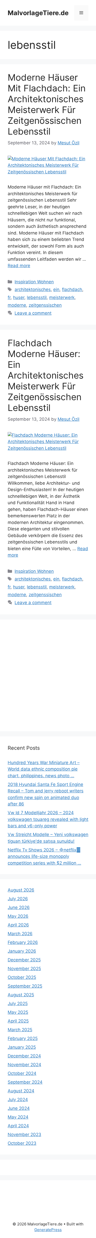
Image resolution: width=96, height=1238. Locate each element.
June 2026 (19, 907)
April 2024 (18, 1125)
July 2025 (18, 1003)
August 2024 (21, 1090)
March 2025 (20, 1029)
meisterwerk (61, 297)
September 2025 (25, 986)
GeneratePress (48, 1229)
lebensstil (37, 297)
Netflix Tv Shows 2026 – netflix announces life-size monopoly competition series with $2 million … (44, 856)
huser (18, 297)
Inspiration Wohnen (34, 281)
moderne (17, 305)
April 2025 (18, 1021)
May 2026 (18, 916)
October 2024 (22, 1073)
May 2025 (18, 1012)
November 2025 (24, 968)
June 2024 (19, 1108)
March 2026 (20, 933)
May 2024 (18, 1117)
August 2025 (21, 994)
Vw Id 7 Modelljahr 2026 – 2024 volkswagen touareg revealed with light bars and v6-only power (48, 819)
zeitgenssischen (45, 305)
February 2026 (23, 942)
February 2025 (23, 1038)
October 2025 (22, 977)
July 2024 (18, 1099)
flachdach (72, 289)
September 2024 (25, 1082)
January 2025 (22, 1047)
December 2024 (24, 1055)
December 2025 (24, 959)
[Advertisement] (48, 675)
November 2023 (24, 1134)
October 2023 (22, 1143)
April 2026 (18, 924)
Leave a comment (33, 313)
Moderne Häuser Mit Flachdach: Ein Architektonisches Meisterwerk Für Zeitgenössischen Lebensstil (47, 104)
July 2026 (18, 898)
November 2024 (24, 1064)
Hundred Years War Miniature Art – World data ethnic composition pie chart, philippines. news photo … (44, 769)
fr (9, 297)
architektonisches (33, 289)
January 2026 (22, 951)
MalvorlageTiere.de (38, 13)
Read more (19, 265)
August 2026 (21, 890)
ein (56, 289)
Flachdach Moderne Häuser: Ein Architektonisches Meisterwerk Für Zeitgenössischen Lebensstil (45, 375)
